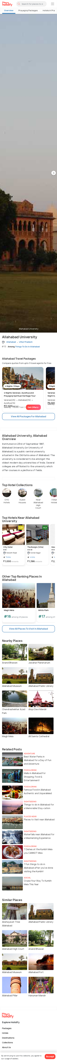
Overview (8, 10)
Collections (7, 1042)
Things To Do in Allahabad (27, 346)
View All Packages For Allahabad (28, 416)
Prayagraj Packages (28, 10)
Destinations (8, 1037)
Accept (50, 1056)
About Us (6, 1047)
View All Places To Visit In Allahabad (28, 628)
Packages (6, 1028)
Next (53, 173)
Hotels (5, 1033)
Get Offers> (33, 407)
